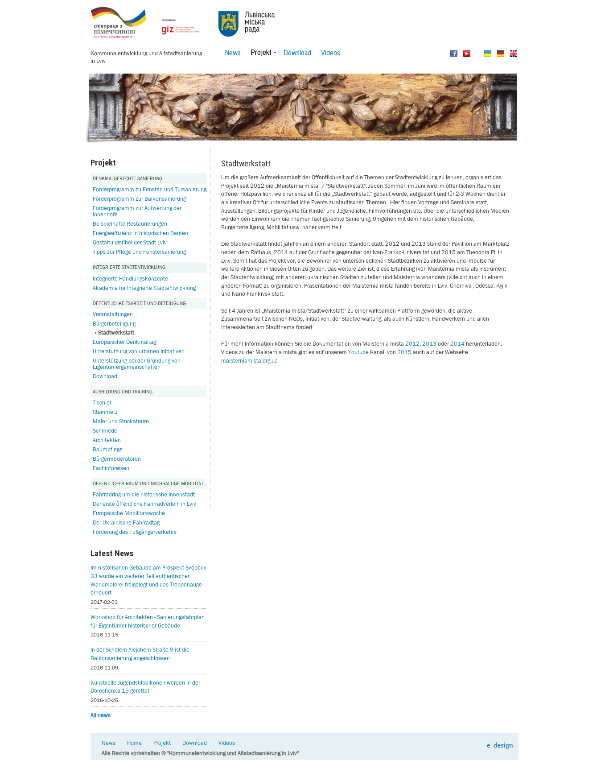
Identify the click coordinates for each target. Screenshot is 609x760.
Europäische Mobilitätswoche (129, 513)
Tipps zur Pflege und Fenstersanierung (139, 252)
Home (134, 743)
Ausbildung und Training (122, 391)
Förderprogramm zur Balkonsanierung (139, 198)
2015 (404, 352)
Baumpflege (108, 449)
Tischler (102, 402)
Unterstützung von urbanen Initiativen (139, 351)
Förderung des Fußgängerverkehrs (135, 532)
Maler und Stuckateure (121, 421)
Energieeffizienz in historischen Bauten (140, 233)
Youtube (358, 352)
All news (101, 715)
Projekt (162, 743)
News (233, 53)
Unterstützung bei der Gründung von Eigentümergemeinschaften (137, 364)
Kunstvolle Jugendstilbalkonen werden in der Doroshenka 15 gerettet (145, 687)
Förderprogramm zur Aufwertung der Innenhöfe (137, 211)
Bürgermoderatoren (117, 459)
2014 (457, 343)
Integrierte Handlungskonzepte (130, 278)
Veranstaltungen (113, 314)
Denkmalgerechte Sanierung (127, 178)
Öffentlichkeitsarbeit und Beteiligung (139, 303)
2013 (429, 343)
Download (297, 53)
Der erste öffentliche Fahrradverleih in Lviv (144, 504)
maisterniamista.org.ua (249, 360)
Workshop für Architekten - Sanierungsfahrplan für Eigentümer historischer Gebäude (148, 621)
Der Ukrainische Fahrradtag (126, 522)
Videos (330, 53)
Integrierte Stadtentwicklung (129, 267)
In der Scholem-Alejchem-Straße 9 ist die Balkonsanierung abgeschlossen (140, 654)
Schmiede (105, 430)
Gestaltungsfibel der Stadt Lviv (130, 242)
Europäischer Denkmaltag (124, 342)
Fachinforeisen (111, 468)
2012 (412, 343)
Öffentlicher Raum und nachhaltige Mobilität (148, 483)
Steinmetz (105, 412)
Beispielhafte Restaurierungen (130, 223)
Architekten (107, 440)
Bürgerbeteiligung (114, 323)
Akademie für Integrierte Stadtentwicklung (144, 288)
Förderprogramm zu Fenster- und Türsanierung (149, 189)
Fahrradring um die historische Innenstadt (144, 494)
